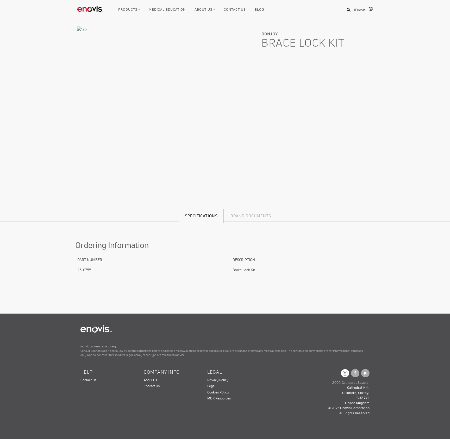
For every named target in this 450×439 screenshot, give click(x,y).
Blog (259, 9)
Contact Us (235, 9)
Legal (211, 386)
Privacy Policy (217, 380)
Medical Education (167, 9)
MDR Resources (219, 398)
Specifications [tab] (201, 215)
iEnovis (360, 10)
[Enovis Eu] (90, 8)
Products (127, 9)
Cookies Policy (218, 392)
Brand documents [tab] (250, 215)
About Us (203, 9)
